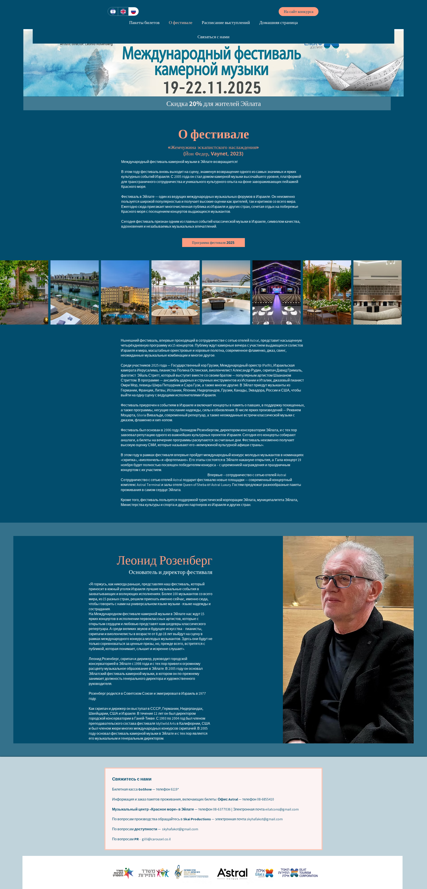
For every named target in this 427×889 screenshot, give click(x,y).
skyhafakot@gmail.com (265, 819)
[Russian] (133, 11)
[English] (123, 11)
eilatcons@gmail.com (282, 809)
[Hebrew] (113, 11)
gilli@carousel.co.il (156, 839)
